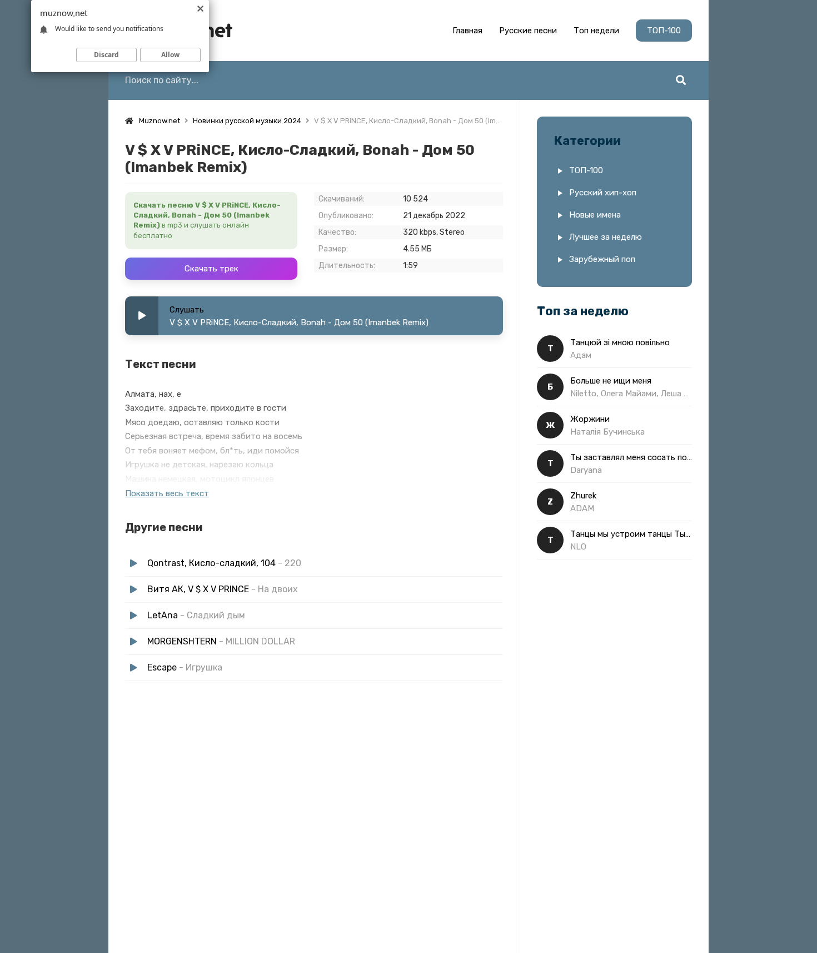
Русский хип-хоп (602, 193)
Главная (467, 31)
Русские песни (528, 31)
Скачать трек (211, 269)
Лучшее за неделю (605, 237)
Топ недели (596, 31)
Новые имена (595, 215)
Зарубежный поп (602, 259)
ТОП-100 (664, 31)
